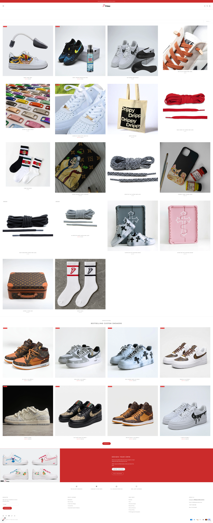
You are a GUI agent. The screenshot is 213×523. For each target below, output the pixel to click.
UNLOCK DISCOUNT (106, 275)
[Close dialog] (117, 241)
